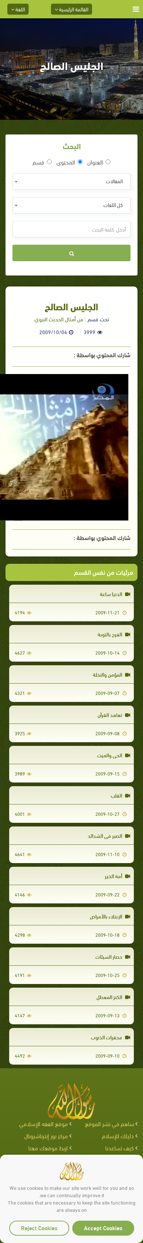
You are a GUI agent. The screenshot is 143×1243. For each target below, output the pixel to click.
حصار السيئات (109, 956)
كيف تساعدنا (119, 1147)
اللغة (19, 9)
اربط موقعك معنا (48, 1147)
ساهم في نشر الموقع (109, 1123)
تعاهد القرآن (110, 714)
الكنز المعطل (109, 996)
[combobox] (71, 181)
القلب (117, 795)
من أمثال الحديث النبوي (58, 319)
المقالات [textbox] (114, 181)
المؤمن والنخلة (108, 674)
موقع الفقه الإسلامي (43, 1123)
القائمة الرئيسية (73, 9)
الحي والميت (110, 755)
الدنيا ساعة (111, 594)
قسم (38, 162)
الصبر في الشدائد (105, 835)
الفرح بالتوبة (110, 634)
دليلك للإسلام (118, 1135)
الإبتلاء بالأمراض (106, 916)
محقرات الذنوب (107, 1037)
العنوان (95, 162)
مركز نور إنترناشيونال (46, 1135)
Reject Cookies (39, 1227)
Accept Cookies (103, 1227)
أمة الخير (114, 876)
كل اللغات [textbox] (113, 204)
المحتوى (65, 162)
